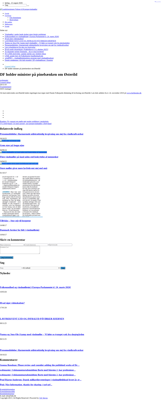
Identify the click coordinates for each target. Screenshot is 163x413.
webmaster (4, 80)
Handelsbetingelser (7, 394)
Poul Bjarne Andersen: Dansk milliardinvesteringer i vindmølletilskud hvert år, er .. (40, 379)
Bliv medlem (8, 22)
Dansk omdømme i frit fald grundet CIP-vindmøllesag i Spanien (29, 60)
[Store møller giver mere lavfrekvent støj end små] (19, 163)
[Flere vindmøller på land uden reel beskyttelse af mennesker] (23, 152)
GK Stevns (43, 398)
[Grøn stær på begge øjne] (10, 141)
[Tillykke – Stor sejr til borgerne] (21, 216)
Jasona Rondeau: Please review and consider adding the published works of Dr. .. (39, 365)
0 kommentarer (5, 87)
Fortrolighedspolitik (7, 392)
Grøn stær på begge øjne (12, 145)
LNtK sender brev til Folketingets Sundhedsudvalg (24, 56)
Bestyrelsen (14, 20)
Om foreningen (15, 18)
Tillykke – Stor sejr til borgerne (15, 220)
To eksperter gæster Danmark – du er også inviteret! (24, 52)
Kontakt (7, 26)
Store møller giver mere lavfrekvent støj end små (23, 168)
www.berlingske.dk (134, 93)
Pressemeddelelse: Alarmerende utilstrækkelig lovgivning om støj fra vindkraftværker (37, 45)
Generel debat (10, 66)
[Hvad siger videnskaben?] (3, 296)
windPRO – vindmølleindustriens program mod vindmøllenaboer (29, 58)
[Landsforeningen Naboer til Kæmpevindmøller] (81, 9)
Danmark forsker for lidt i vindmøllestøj (19, 230)
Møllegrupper (9, 24)
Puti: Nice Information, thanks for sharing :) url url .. (26, 384)
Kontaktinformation (7, 389)
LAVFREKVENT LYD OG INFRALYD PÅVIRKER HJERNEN (30, 41)
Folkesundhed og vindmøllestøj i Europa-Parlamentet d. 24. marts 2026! (32, 37)
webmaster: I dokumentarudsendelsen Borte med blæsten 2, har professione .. (38, 370)
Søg (62, 268)
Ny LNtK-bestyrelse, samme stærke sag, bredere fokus (25, 54)
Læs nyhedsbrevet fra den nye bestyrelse (20, 47)
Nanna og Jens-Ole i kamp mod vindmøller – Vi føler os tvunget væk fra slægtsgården (37, 43)
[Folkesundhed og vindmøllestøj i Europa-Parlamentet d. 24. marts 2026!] (3, 280)
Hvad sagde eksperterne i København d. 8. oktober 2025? (26, 49)
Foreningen (8, 16)
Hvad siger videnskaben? (14, 39)
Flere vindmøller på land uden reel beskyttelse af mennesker (29, 157)
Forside (7, 13)
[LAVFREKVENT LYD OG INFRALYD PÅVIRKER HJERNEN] (3, 312)
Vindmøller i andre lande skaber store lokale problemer (25, 34)
